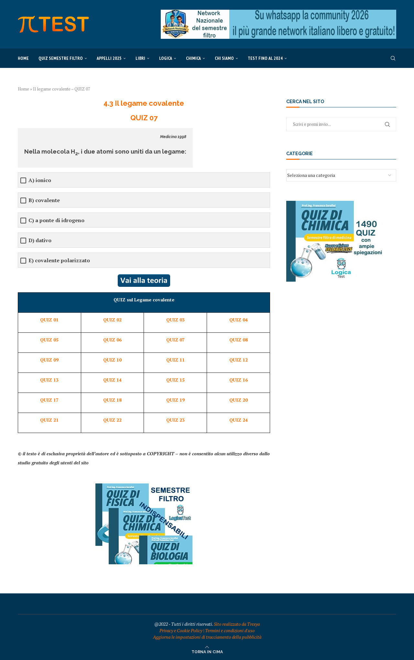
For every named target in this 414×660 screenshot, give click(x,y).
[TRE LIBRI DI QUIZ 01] (143, 486)
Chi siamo (224, 58)
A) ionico (39, 180)
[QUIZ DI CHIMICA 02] (334, 204)
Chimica (193, 58)
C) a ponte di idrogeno (56, 220)
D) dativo (39, 240)
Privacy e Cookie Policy (180, 630)
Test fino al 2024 (265, 58)
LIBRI (140, 58)
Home (23, 58)
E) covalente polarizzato (59, 260)
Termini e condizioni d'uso (230, 630)
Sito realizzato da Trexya (237, 624)
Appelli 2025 (109, 58)
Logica (165, 58)
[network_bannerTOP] (278, 13)
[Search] (393, 58)
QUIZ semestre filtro (60, 58)
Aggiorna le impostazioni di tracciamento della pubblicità (207, 637)
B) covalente (44, 200)
